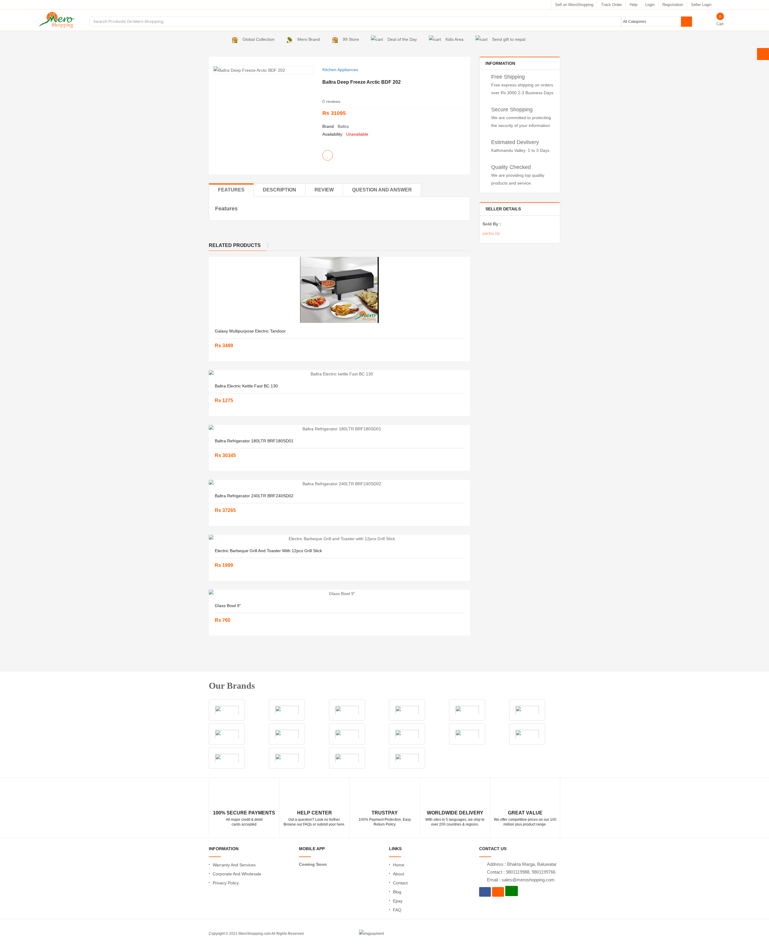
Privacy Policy (226, 882)
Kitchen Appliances (340, 69)
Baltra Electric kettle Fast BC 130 (246, 386)
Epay (398, 900)
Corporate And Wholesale (237, 873)
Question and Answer (382, 189)
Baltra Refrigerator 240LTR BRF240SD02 (254, 495)
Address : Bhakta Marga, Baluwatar (522, 864)
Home (398, 864)
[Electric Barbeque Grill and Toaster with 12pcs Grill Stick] (339, 539)
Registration (672, 4)
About (398, 873)
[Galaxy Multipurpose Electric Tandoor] (339, 290)
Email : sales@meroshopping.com (521, 879)
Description (279, 189)
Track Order (611, 4)
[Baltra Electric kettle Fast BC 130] (339, 374)
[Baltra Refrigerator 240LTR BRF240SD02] (339, 484)
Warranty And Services (234, 864)
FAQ (397, 909)
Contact (400, 882)
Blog (397, 891)
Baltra (343, 126)
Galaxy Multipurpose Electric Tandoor (250, 331)
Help (633, 4)
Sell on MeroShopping (574, 4)
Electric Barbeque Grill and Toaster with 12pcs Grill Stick (268, 550)
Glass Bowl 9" (228, 605)
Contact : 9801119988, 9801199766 (521, 871)
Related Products (235, 245)
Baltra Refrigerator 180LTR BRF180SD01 (254, 440)
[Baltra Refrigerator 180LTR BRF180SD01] (339, 429)
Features (231, 189)
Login (650, 4)
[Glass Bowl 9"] (339, 593)
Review (324, 189)
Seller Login (701, 4)
